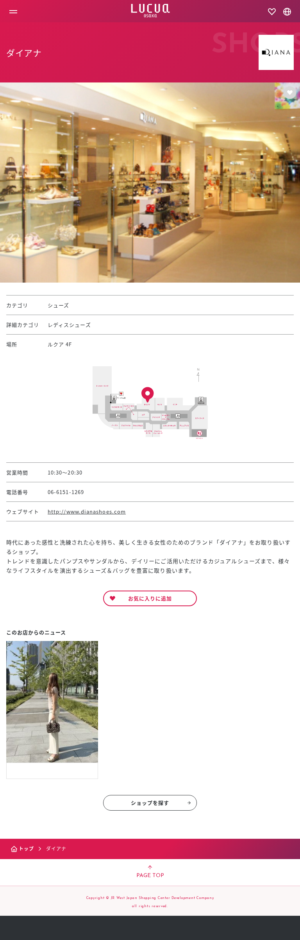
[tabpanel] (52, 710)
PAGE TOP (150, 876)
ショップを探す (150, 802)
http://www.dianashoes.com (87, 511)
